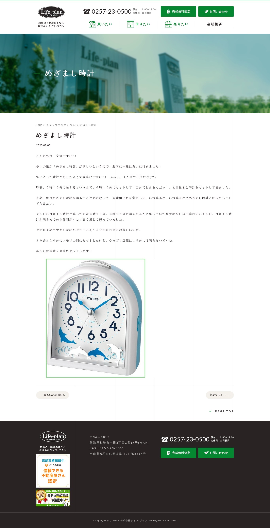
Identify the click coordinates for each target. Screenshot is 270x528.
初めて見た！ (220, 395)
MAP (143, 442)
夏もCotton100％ (52, 395)
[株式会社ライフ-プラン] (51, 12)
